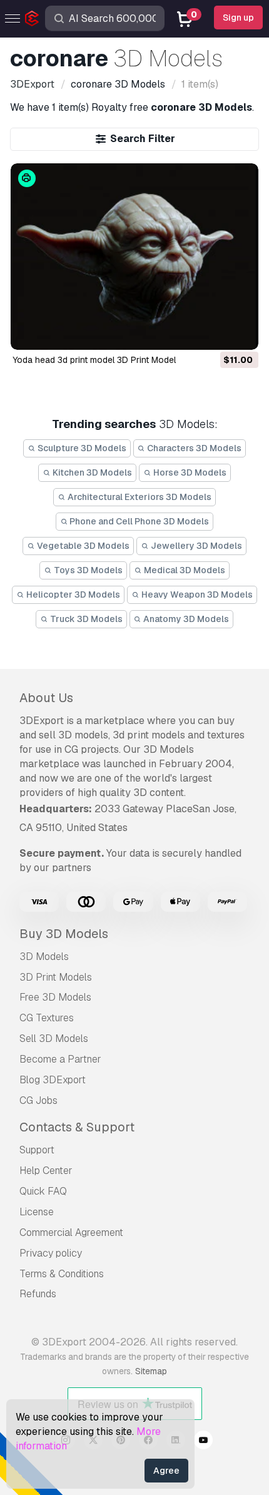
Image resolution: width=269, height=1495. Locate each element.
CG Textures (46, 1017)
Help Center (46, 1170)
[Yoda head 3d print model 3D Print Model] (135, 256)
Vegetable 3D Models (82, 545)
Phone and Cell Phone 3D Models (138, 521)
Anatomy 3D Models (185, 619)
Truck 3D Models (85, 619)
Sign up (238, 17)
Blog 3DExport (52, 1079)
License (36, 1211)
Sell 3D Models (53, 1038)
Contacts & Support (76, 1127)
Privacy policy (50, 1253)
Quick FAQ (43, 1191)
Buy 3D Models (63, 934)
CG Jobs (38, 1100)
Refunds (37, 1293)
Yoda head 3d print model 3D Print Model (94, 359)
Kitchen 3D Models (91, 472)
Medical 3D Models (183, 570)
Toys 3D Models (87, 570)
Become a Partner (60, 1059)
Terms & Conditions (61, 1273)
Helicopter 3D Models (72, 594)
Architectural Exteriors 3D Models (138, 497)
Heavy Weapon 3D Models (196, 594)
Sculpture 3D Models (81, 448)
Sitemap (151, 1371)
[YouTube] (203, 1441)
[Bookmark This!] (240, 332)
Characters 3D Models (193, 448)
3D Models (44, 956)
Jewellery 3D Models (195, 545)
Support (36, 1149)
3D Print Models (55, 977)
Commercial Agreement (71, 1232)
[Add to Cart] (214, 332)
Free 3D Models (55, 997)
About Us (46, 698)
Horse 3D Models (188, 472)
